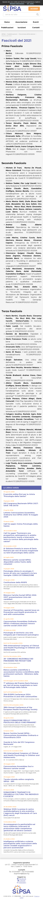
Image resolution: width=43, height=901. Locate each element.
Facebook (22, 879)
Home (7, 22)
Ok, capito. (30, 3)
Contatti (36, 28)
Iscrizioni (22, 28)
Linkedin (22, 881)
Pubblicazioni (7, 28)
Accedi (34, 9)
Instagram (22, 883)
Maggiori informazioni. (17, 3)
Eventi (36, 22)
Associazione (21, 22)
